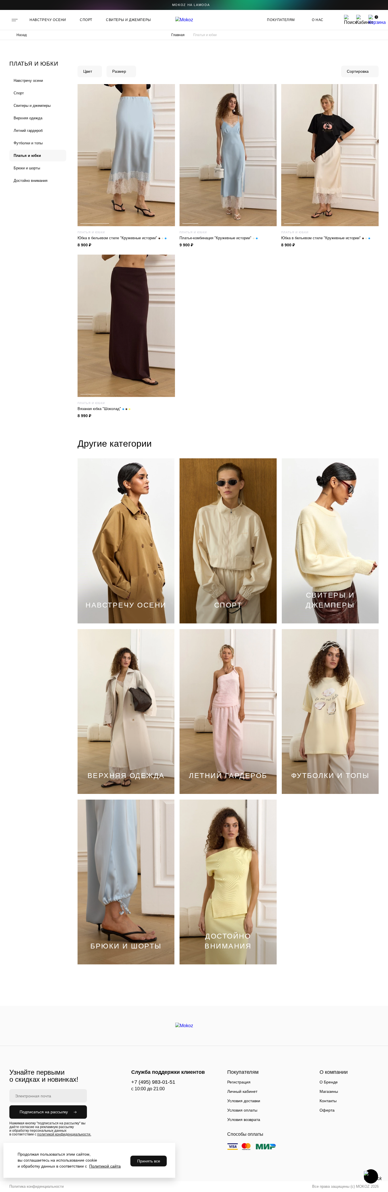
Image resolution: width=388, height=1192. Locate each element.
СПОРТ (86, 20)
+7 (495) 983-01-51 (153, 1082)
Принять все (148, 1161)
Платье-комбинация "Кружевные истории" (215, 238)
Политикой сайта (105, 1166)
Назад (21, 35)
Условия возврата (243, 1119)
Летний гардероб (28, 130)
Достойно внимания (30, 180)
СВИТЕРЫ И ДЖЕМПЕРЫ (128, 20)
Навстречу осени (28, 80)
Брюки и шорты (27, 168)
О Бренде (329, 1082)
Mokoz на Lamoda (191, 5)
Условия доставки (243, 1101)
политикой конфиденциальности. (64, 1134)
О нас (318, 20)
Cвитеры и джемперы (32, 105)
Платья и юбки (27, 155)
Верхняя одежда (28, 118)
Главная (178, 35)
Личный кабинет (242, 1091)
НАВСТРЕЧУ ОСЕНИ (48, 20)
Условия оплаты (242, 1110)
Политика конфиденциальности (36, 1186)
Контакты (328, 1101)
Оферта (327, 1110)
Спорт (19, 93)
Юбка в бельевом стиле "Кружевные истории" (117, 238)
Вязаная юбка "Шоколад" (99, 409)
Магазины (329, 1091)
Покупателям (281, 20)
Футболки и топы (28, 143)
